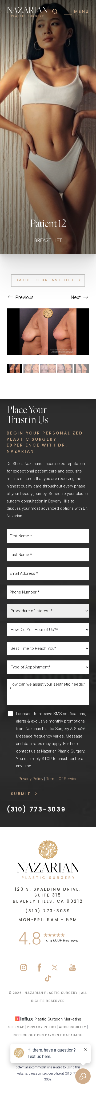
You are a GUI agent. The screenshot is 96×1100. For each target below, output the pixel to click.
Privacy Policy (31, 778)
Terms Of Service (62, 778)
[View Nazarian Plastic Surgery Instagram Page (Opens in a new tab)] (23, 970)
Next (76, 297)
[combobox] (48, 611)
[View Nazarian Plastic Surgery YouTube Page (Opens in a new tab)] (72, 970)
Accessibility (72, 1027)
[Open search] (55, 12)
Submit (21, 794)
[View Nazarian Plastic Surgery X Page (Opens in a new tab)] (55, 970)
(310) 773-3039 (36, 810)
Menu (81, 12)
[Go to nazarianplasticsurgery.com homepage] (27, 12)
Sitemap (16, 1027)
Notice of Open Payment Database (48, 1035)
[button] (68, 12)
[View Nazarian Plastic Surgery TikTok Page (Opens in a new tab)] (48, 981)
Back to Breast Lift (44, 280)
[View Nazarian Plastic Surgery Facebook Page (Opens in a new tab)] (39, 970)
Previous (24, 297)
